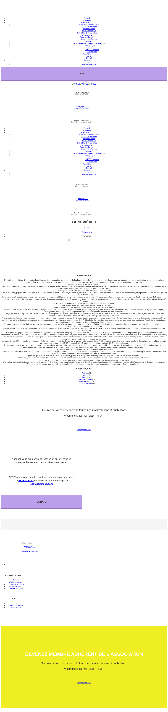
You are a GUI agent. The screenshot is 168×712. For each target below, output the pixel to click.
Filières (89, 41)
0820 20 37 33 (83, 106)
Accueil (87, 18)
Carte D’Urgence (92, 50)
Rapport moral (89, 29)
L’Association (86, 22)
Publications (92, 52)
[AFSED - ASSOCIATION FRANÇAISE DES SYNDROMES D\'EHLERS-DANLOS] (84, 84)
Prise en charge (86, 37)
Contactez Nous (15, 586)
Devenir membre (89, 31)
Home (86, 228)
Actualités (87, 54)
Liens (89, 47)
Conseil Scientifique (89, 26)
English (89, 58)
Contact (86, 60)
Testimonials (87, 232)
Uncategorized (85, 383)
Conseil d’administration (89, 24)
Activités (85, 373)
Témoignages (89, 45)
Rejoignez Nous (84, 430)
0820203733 (29, 547)
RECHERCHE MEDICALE (86, 33)
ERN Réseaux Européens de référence (89, 43)
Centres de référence (89, 39)
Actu (89, 56)
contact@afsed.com (81, 108)
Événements (87, 35)
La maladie (86, 20)
